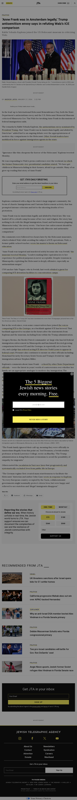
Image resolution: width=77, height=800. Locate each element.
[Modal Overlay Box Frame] (38, 400)
